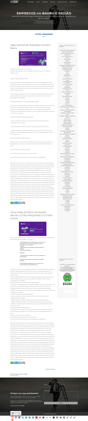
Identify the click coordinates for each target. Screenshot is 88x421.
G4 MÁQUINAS (67, 111)
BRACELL (67, 74)
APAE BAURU (67, 62)
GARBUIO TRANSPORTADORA (67, 116)
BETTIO (67, 71)
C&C (67, 77)
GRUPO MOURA (67, 123)
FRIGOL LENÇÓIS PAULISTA (67, 110)
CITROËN (67, 83)
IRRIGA (67, 140)
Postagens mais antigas (50, 369)
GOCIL (67, 117)
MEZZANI (67, 152)
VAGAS (38, 1)
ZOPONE (67, 211)
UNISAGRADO (67, 206)
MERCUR (67, 150)
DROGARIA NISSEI (67, 96)
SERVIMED (67, 182)
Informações (73, 1)
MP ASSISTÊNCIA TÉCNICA (67, 153)
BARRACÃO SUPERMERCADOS (67, 65)
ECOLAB (67, 101)
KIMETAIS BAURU (67, 143)
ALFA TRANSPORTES (67, 56)
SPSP (67, 192)
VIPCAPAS (67, 208)
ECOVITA (67, 102)
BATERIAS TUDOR (67, 68)
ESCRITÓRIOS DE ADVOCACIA (67, 107)
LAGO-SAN (67, 144)
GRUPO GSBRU (67, 120)
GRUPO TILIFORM (67, 126)
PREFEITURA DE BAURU (67, 171)
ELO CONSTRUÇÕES (67, 105)
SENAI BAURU (67, 179)
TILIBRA (67, 200)
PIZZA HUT (67, 168)
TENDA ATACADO (67, 199)
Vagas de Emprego (14, 375)
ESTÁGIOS (52, 1)
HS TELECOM (67, 132)
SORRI (67, 189)
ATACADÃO (67, 63)
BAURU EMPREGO (67, 70)
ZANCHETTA (67, 209)
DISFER (67, 95)
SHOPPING (67, 183)
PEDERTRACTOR (67, 164)
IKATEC (67, 135)
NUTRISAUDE (67, 161)
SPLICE (67, 191)
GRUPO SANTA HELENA (67, 125)
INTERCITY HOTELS (67, 138)
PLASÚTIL (67, 170)
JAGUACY (67, 141)
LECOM (67, 147)
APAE (67, 60)
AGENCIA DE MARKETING (67, 53)
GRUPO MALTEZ (67, 122)
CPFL (67, 90)
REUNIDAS (67, 174)
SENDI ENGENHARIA (67, 180)
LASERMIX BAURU (67, 146)
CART (67, 80)
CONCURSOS (45, 1)
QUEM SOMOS (31, 1)
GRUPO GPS (67, 119)
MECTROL (67, 149)
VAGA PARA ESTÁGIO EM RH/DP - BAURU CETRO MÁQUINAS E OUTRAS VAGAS (31, 215)
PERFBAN (67, 167)
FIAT (67, 108)
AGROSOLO (67, 54)
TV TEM (67, 203)
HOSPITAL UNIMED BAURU (67, 131)
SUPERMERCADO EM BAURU (67, 194)
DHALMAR (67, 93)
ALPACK (67, 57)
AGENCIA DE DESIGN (67, 51)
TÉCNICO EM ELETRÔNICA (67, 205)
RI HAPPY (67, 176)
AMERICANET (67, 59)
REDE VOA (67, 173)
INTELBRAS (67, 137)
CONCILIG (67, 86)
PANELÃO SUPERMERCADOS (67, 162)
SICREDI (67, 185)
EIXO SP (67, 104)
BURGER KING (67, 76)
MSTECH (67, 155)
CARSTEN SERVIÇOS (67, 79)
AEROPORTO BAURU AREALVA (67, 50)
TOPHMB (67, 202)
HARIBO (67, 128)
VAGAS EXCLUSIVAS (62, 1)
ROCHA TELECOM (67, 177)
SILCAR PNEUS (67, 186)
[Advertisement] (67, 235)
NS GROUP (67, 159)
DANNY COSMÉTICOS (67, 92)
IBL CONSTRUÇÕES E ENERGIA (67, 134)
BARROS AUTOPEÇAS (67, 67)
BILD (67, 73)
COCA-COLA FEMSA (67, 84)
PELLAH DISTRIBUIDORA (67, 165)
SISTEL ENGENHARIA (67, 188)
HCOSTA (67, 129)
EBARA (67, 98)
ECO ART (67, 99)
